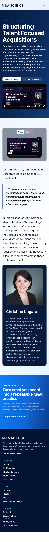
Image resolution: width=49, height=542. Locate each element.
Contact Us (7, 512)
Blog (4, 498)
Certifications (8, 468)
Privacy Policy (8, 522)
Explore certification (15, 416)
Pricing (5, 464)
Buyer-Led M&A (9, 476)
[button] (44, 5)
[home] (12, 5)
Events (5, 518)
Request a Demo (10, 516)
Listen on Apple (11, 79)
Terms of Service (10, 526)
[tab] (20, 132)
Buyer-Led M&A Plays (12, 501)
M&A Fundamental (10, 472)
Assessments (8, 480)
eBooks (5, 494)
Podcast (6, 490)
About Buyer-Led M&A (12, 454)
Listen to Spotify (32, 79)
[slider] (12, 106)
